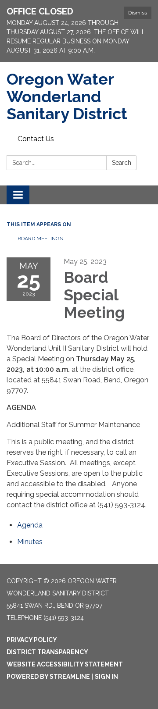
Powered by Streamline (48, 676)
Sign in (106, 676)
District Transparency (47, 652)
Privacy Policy (32, 639)
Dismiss (137, 13)
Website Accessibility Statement (65, 664)
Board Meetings (40, 238)
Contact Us (36, 139)
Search (121, 162)
